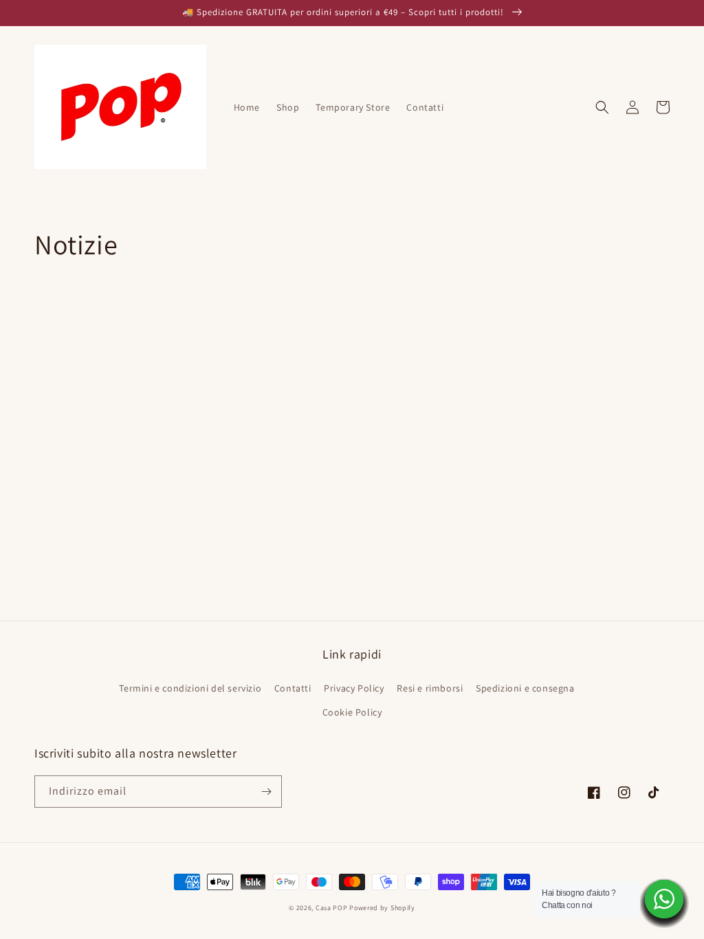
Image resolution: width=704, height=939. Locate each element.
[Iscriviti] (266, 791)
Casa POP (332, 907)
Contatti (292, 688)
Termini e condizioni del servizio (190, 688)
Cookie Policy (352, 712)
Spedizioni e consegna (525, 688)
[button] (602, 107)
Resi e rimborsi (430, 688)
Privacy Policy (354, 688)
